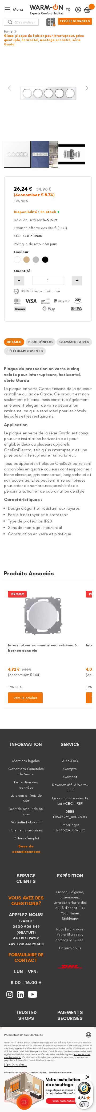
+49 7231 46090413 (26, 944)
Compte (70, 769)
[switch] (84, 1104)
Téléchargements (25, 351)
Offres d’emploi (26, 838)
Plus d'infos (40, 342)
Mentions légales (26, 761)
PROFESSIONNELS (75, 21)
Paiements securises (26, 830)
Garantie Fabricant (26, 822)
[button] (14, 93)
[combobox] (25, 22)
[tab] (14, 342)
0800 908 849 (26, 926)
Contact (70, 777)
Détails (14, 342)
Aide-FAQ (70, 761)
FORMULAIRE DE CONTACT (26, 958)
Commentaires (74, 342)
